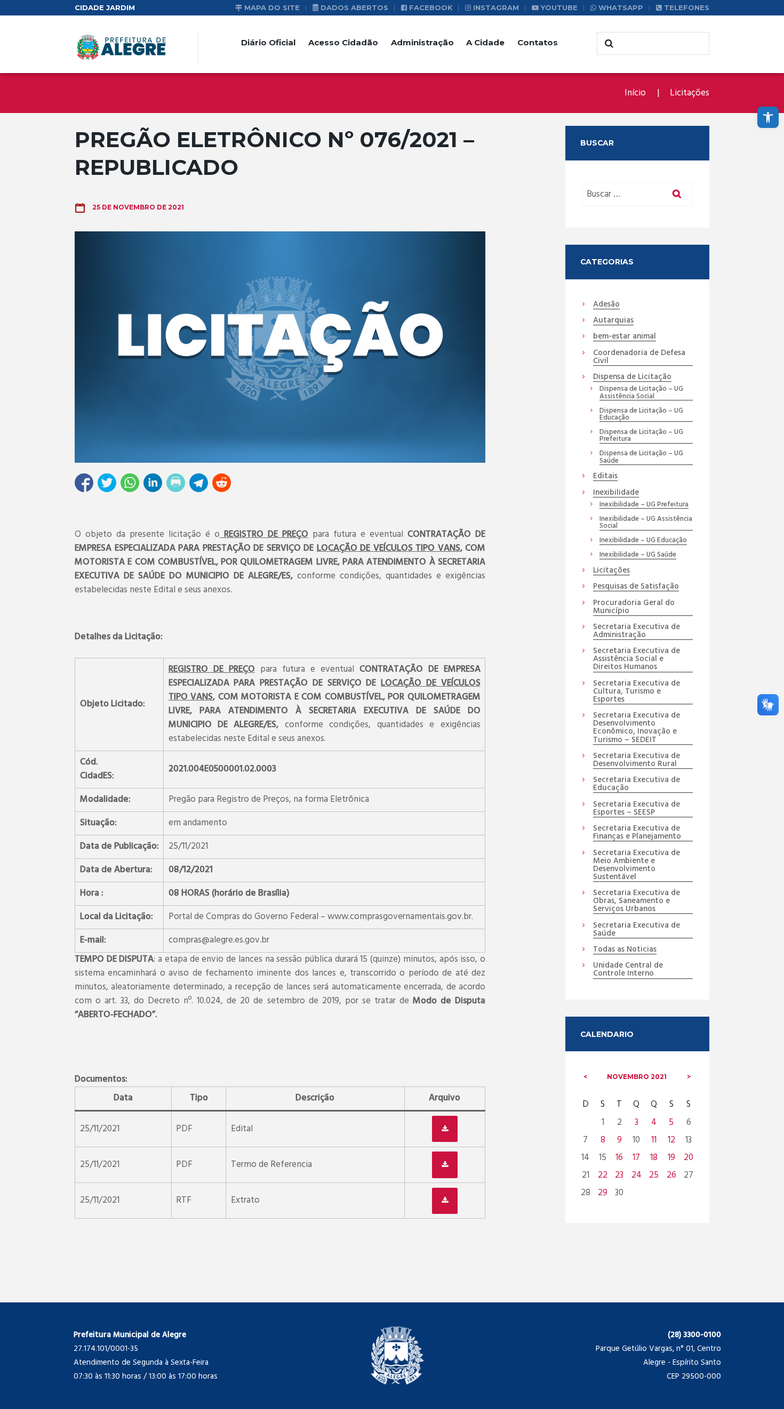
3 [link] (636, 1122)
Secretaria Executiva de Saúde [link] (636, 930)
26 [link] (671, 1175)
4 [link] (654, 1122)
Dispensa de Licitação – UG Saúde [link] (641, 457)
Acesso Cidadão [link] (343, 42)
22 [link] (602, 1175)
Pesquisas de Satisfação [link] (636, 587)
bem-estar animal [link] (624, 337)
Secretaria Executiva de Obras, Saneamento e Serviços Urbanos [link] (636, 901)
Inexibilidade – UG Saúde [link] (637, 555)
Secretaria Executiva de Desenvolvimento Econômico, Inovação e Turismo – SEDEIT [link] (636, 728)
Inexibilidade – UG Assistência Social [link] (645, 523)
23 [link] (619, 1175)
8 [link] (603, 1140)
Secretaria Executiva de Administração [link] (636, 631)
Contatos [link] (537, 42)
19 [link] (671, 1157)
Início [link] (635, 93)
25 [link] (654, 1175)
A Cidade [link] (485, 42)
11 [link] (654, 1140)
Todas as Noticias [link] (625, 950)
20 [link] (688, 1157)
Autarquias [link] (613, 321)
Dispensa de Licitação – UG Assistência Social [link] (641, 392)
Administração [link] (422, 42)
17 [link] (636, 1157)
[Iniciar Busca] (607, 44)
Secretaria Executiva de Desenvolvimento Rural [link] (636, 760)
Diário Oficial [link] (268, 42)
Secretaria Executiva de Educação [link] (636, 784)
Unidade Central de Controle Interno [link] (628, 970)
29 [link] (602, 1193)
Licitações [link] (689, 93)
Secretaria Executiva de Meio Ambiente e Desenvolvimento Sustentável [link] (636, 865)
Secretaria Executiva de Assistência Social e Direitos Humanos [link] (636, 659)
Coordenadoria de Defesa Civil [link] (639, 357)
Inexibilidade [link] (616, 493)
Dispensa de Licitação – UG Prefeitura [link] (641, 436)
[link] (768, 117)
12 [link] (671, 1140)
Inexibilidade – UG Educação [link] (643, 540)
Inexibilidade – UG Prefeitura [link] (644, 505)
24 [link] (636, 1175)
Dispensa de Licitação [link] (632, 377)
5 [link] (671, 1122)
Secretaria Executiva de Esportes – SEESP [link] (636, 809)
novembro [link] (637, 1077)
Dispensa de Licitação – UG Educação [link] (641, 414)
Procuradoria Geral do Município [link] (634, 607)
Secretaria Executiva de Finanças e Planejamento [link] (637, 833)
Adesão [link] (606, 305)
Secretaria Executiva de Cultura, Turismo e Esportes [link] (636, 692)
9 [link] (619, 1140)
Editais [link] (605, 476)
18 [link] (654, 1157)
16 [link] (619, 1157)
